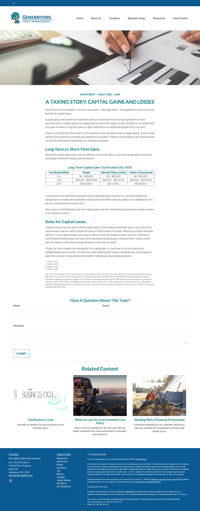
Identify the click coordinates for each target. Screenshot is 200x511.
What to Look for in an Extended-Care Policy (100, 421)
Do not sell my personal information (147, 481)
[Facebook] (14, 3)
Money (60, 473)
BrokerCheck (141, 459)
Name (16, 305)
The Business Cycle (41, 419)
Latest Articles (64, 480)
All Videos (61, 483)
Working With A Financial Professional (159, 419)
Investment (62, 461)
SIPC (133, 491)
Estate (60, 464)
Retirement (62, 458)
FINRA (127, 491)
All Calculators (64, 486)
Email (105, 305)
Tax (58, 470)
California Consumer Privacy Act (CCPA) (165, 479)
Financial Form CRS (98, 454)
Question (18, 325)
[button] (96, 18)
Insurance (62, 467)
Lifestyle (61, 477)
